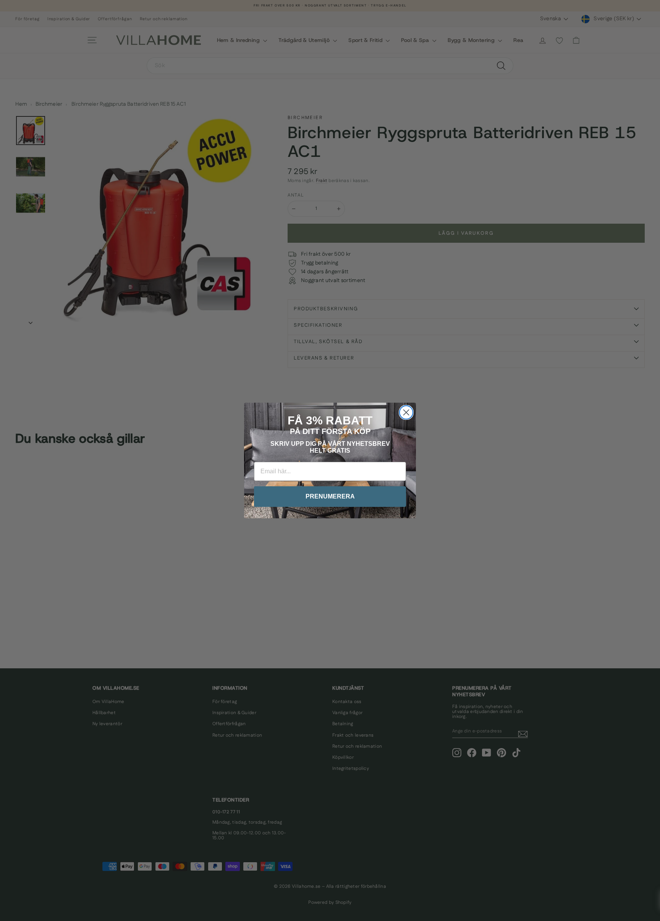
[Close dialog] (406, 412)
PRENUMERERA (330, 496)
